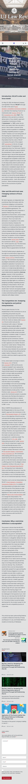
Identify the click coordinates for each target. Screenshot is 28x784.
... (8, 671)
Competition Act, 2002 (10, 115)
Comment (5, 741)
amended (7, 365)
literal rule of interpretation (15, 494)
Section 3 (5, 206)
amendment (8, 144)
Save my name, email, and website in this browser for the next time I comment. (12, 772)
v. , (13, 466)
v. (13, 414)
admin (10, 78)
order (17, 241)
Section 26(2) (15, 239)
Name (4, 757)
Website (5, 766)
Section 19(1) (8, 363)
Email (4, 762)
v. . (14, 109)
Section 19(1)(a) (16, 113)
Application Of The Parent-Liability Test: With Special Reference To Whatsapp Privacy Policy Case (13, 717)
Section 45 (14, 392)
